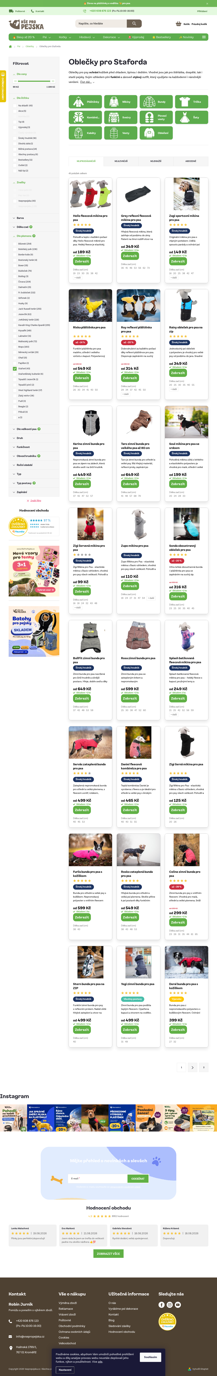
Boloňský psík (27, 249)
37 (131, 389)
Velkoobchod (67, 1343)
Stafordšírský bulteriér (30, 374)
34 (83, 389)
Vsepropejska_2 (27, 206)
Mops (23, 347)
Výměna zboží (68, 1303)
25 (179, 273)
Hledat (134, 23)
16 (170, 273)
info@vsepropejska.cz (30, 1337)
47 (192, 273)
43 (92, 389)
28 (179, 496)
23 (78, 273)
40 (188, 385)
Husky (22, 303)
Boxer (22, 265)
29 (122, 389)
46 (131, 268)
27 (131, 598)
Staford (23, 368)
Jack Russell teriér (29, 309)
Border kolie (25, 254)
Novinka (23, 116)
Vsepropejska (26, 201)
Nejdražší (155, 161)
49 (126, 1041)
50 (96, 389)
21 (170, 710)
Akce (21, 111)
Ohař (22, 357)
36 (122, 268)
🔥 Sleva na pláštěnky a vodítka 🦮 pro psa (107, 3)
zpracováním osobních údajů (125, 1186)
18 (78, 603)
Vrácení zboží (67, 1314)
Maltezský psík (27, 341)
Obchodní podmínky (72, 1326)
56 (139, 268)
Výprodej (23, 127)
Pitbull (22, 412)
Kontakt (40, 11)
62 (144, 268)
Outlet (22, 165)
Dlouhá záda (25, 143)
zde (100, 1362)
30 (83, 273)
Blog (111, 1320)
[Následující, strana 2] (192, 1067)
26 (74, 389)
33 (184, 496)
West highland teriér (29, 390)
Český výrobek (26, 132)
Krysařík (24, 330)
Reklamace (66, 1309)
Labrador (24, 336)
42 (96, 273)
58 (92, 710)
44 (187, 934)
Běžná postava (27, 149)
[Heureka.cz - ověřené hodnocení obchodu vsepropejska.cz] (34, 526)
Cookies (64, 1337)
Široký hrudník (27, 138)
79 (139, 496)
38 (92, 273)
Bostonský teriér (27, 260)
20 (174, 273)
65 (196, 934)
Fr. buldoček (26, 292)
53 (135, 268)
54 (143, 598)
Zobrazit (82, 261)
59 (192, 710)
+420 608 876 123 (27, 1321)
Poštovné (20, 11)
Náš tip (22, 170)
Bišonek (24, 243)
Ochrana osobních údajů (74, 1332)
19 (74, 273)
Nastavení (65, 1370)
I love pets (24, 190)
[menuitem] (24, 37)
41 (126, 268)
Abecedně (190, 161)
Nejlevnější (121, 161)
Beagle (22, 406)
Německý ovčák (28, 352)
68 (135, 496)
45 (140, 389)
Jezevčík (24, 314)
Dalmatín (24, 287)
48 (126, 496)
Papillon (23, 363)
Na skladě (25, 105)
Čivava (24, 281)
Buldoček (24, 271)
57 (91, 496)
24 (175, 496)
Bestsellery (25, 160)
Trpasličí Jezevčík (27, 379)
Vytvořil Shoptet (200, 1369)
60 (144, 710)
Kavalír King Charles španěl (33, 325)
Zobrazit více (108, 1253)
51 (131, 821)
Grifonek (23, 298)
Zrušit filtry (36, 500)
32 (87, 603)
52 (87, 496)
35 (87, 273)
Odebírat (138, 1178)
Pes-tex (23, 195)
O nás (112, 1303)
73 (148, 268)
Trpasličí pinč (25, 385)
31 (135, 598)
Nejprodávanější (86, 161)
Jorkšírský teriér (28, 319)
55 (193, 385)
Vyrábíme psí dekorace (123, 1309)
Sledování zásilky (119, 1326)
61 (192, 934)
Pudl (21, 401)
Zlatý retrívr (25, 395)
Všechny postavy (27, 154)
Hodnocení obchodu (108, 1207)
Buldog (23, 276)
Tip (21, 122)
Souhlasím (150, 1357)
